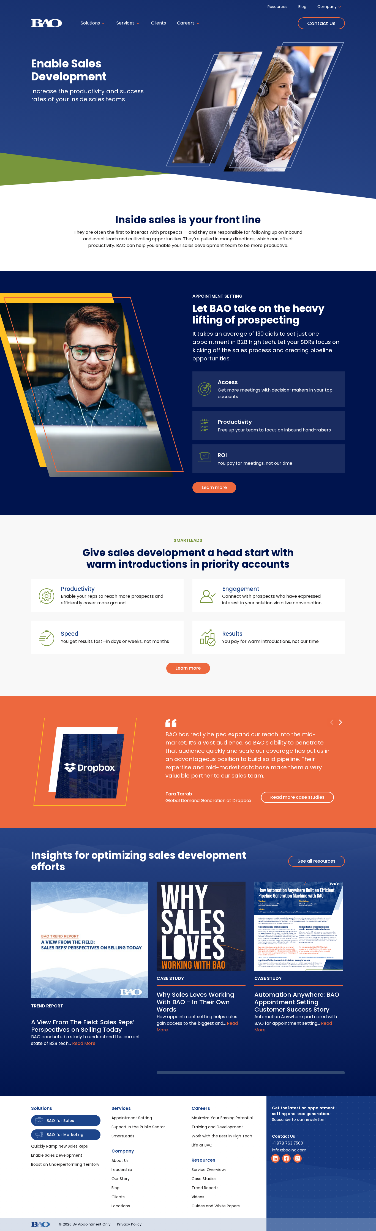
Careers (186, 23)
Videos (198, 1197)
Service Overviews (209, 1169)
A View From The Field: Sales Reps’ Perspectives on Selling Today (82, 1026)
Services (126, 23)
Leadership (121, 1169)
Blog (302, 6)
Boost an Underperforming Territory (65, 1164)
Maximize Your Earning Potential (222, 1118)
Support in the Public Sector (138, 1127)
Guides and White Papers (216, 1206)
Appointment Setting (131, 1118)
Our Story (120, 1178)
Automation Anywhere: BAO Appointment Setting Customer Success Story (296, 1002)
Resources (277, 6)
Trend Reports (205, 1188)
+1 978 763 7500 (287, 1143)
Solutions (91, 23)
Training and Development (217, 1127)
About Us (120, 1160)
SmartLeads (122, 1136)
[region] (251, 978)
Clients (158, 23)
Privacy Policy (129, 1224)
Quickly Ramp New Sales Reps (59, 1146)
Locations (120, 1206)
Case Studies (204, 1178)
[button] (340, 722)
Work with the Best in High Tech (222, 1136)
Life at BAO (202, 1145)
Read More (84, 1043)
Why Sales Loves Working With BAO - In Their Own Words (195, 1002)
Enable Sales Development (56, 1155)
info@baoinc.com (289, 1150)
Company (327, 6)
